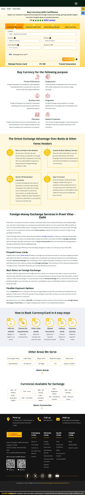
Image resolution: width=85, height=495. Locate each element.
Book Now (67, 59)
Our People (34, 445)
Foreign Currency (46, 443)
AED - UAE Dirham (68, 391)
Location (10, 31)
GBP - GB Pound (41, 391)
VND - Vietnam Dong (68, 398)
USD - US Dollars (13, 391)
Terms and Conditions (59, 446)
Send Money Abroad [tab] (52, 27)
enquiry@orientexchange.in (71, 420)
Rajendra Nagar (55, 358)
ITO (55, 364)
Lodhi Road (27, 358)
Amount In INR (48, 45)
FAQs (57, 442)
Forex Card (47, 447)
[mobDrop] (52, 2)
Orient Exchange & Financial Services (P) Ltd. (55, 483)
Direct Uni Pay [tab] (70, 27)
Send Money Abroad (48, 451)
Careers (33, 456)
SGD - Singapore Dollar (54, 391)
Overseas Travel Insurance (48, 460)
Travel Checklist (61, 459)
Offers (58, 450)
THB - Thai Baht (27, 398)
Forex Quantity (12, 45)
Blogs (70, 442)
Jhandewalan (13, 364)
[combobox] (42, 34)
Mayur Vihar (41, 358)
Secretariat (27, 364)
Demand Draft (48, 456)
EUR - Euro (27, 391)
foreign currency (47, 236)
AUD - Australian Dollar (13, 398)
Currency (11, 38)
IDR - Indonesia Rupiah (54, 398)
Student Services (46, 466)
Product (46, 38)
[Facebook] (28, 475)
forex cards (24, 255)
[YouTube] (57, 475)
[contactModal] (47, 2)
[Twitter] (35, 475)
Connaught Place (13, 358)
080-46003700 (48, 420)
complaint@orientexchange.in (71, 423)
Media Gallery (73, 445)
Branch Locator (73, 448)
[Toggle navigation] (76, 3)
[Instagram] (42, 475)
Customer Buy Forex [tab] (14, 27)
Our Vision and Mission (36, 452)
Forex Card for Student (60, 454)
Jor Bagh (41, 364)
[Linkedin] (50, 475)
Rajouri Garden (69, 364)
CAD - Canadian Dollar (40, 398)
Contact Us (34, 448)
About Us (34, 442)
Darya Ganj (69, 358)
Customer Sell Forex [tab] (33, 27)
